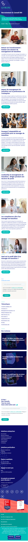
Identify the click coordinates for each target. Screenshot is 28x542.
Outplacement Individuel (6, 453)
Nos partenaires (4, 521)
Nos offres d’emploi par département (8, 519)
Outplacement (4, 441)
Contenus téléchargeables (6, 472)
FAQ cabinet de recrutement (6, 524)
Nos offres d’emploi (5, 461)
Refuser (18, 536)
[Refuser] (27, 527)
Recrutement (3, 433)
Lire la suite (6, 64)
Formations (3, 442)
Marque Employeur (5, 435)
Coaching (3, 451)
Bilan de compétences (5, 450)
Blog (2, 470)
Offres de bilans (4, 439)
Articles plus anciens (5, 280)
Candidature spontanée (6, 463)
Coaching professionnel (6, 438)
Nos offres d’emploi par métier (7, 516)
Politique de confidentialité (14, 538)
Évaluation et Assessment (6, 436)
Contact (5, 485)
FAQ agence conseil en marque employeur (9, 526)
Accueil (2, 514)
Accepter (11, 536)
